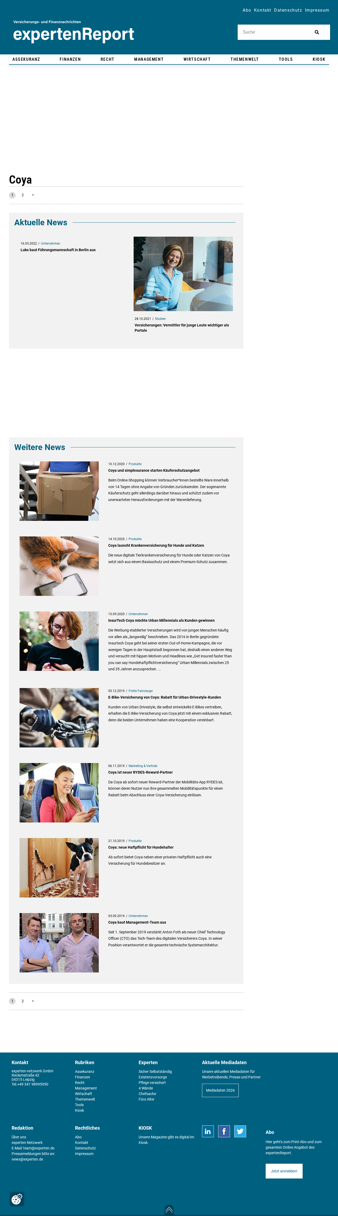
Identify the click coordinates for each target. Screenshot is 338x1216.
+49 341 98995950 (32, 1084)
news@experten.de (27, 1159)
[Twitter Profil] (240, 1131)
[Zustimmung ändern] (17, 1199)
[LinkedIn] (208, 1131)
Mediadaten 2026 (220, 1090)
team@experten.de (38, 1148)
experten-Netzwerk (27, 1142)
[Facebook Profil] (224, 1131)
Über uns (19, 1137)
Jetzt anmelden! (284, 1171)
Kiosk (143, 1142)
